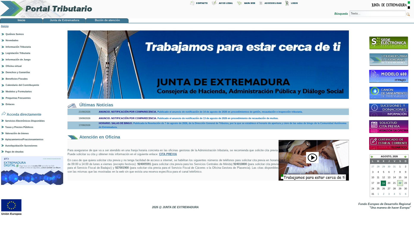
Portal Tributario (46, 8)
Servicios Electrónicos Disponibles (25, 121)
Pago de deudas (14, 151)
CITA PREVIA (168, 154)
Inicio (5, 26)
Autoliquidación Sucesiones (21, 145)
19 (383, 184)
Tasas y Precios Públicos (19, 127)
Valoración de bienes (17, 133)
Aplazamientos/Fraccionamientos (24, 139)
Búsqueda (341, 13)
